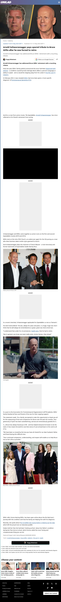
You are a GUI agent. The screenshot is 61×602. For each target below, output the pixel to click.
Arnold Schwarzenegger (43, 115)
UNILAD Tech (17, 588)
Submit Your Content (51, 593)
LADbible (4, 594)
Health (41, 538)
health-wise (35, 331)
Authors (29, 594)
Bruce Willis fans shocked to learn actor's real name (14, 548)
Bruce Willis (24, 538)
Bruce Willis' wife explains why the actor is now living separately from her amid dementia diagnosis (25, 552)
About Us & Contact (18, 596)
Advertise (4, 583)
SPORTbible (5, 596)
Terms (3, 585)
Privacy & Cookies (6, 588)
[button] (57, 59)
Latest (28, 585)
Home (5, 41)
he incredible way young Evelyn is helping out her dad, (38, 523)
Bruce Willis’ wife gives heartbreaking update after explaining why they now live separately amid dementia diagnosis (29, 550)
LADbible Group (6, 591)
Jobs (28, 583)
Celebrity (10, 41)
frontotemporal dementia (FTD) (21, 80)
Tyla (15, 585)
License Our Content (19, 594)
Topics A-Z (29, 591)
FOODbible (16, 591)
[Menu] (59, 2)
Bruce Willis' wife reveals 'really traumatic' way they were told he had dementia (21, 546)
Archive (29, 588)
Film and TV (36, 538)
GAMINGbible (17, 583)
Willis (26, 78)
